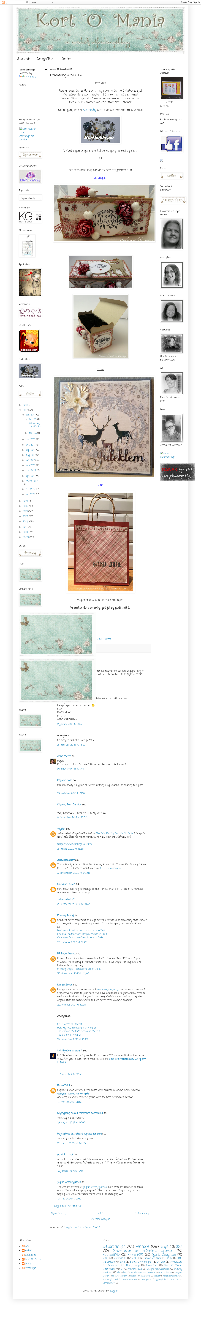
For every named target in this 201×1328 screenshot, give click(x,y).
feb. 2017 (31, 489)
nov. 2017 (31, 439)
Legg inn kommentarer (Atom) (82, 1227)
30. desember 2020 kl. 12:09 (73, 974)
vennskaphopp (109, 1283)
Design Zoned (65, 985)
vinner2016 (135, 1254)
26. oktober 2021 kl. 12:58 (71, 1005)
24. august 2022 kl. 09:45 (71, 1123)
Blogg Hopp (133, 1265)
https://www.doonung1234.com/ (74, 844)
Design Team (46, 59)
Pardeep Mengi (65, 915)
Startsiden (101, 1213)
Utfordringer (114, 1247)
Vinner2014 (120, 1258)
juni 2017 (31, 465)
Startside (23, 59)
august (157, 1275)
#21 (118, 1272)
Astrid (28, 1250)
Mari (28, 1264)
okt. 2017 (31, 445)
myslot (61, 829)
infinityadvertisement (69, 1051)
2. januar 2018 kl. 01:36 (70, 724)
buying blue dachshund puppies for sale (79, 1134)
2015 (26, 506)
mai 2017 (31, 471)
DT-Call (161, 1262)
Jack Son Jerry (66, 860)
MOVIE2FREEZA (66, 884)
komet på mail (110, 1279)
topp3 (164, 1247)
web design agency (107, 990)
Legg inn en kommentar (68, 1206)
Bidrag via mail (152, 1258)
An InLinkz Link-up (100, 639)
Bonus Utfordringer (141, 1262)
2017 (25, 410)
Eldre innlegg (143, 1213)
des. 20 (33, 419)
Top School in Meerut (69, 1035)
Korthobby (89, 110)
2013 (26, 516)
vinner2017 (176, 1262)
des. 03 (33, 433)
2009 (26, 537)
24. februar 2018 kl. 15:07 (71, 745)
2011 (25, 527)
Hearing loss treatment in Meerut (76, 1028)
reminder (175, 1279)
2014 (25, 511)
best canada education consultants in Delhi (81, 931)
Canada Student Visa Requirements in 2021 (82, 934)
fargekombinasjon (171, 1275)
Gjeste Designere (163, 1254)
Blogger (113, 1291)
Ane (27, 1246)
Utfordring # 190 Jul (34, 425)
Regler (66, 59)
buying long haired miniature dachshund (80, 1113)
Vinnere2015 (111, 1254)
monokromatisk (129, 1279)
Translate (30, 77)
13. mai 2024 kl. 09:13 (69, 1199)
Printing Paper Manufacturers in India (78, 969)
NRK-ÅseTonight (119, 1275)
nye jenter (147, 1279)
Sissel (100, 369)
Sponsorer (114, 1265)
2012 (26, 522)
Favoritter (152, 1265)
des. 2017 (31, 415)
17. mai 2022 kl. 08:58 (69, 1102)
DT (122, 1269)
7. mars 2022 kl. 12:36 (69, 1074)
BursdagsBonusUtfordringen (143, 1272)
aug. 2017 (31, 455)
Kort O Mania (33, 1259)
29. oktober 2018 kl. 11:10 (71, 793)
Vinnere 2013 (135, 1269)
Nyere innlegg (58, 1213)
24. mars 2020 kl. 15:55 (70, 849)
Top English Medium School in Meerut (78, 1031)
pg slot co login (65, 1154)
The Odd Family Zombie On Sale (114, 833)
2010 (26, 532)
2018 (26, 405)
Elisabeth (30, 1255)
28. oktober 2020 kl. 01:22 (72, 942)
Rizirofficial (63, 1085)
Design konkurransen (158, 1269)
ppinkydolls (161, 1279)
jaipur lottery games (69, 1182)
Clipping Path (64, 780)
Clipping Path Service (69, 805)
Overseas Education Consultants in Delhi (80, 938)
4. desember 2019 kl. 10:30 (72, 818)
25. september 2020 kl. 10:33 (73, 904)
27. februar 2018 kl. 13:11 (70, 769)
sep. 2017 (31, 450)
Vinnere (142, 1247)
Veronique (30, 1268)
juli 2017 (30, 460)
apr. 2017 (31, 476)
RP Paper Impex (66, 954)
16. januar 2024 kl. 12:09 (70, 1171)
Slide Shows (144, 1275)
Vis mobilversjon (100, 1219)
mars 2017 (32, 481)
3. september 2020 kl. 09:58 (73, 873)
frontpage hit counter (26, 138)
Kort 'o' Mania (165, 1272)
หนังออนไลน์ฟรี (66, 899)
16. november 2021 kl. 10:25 (72, 1040)
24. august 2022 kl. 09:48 (71, 1143)
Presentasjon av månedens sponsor (142, 1251)
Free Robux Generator (112, 868)
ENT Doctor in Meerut (69, 1024)
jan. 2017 (31, 494)
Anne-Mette (64, 756)
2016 (26, 501)
